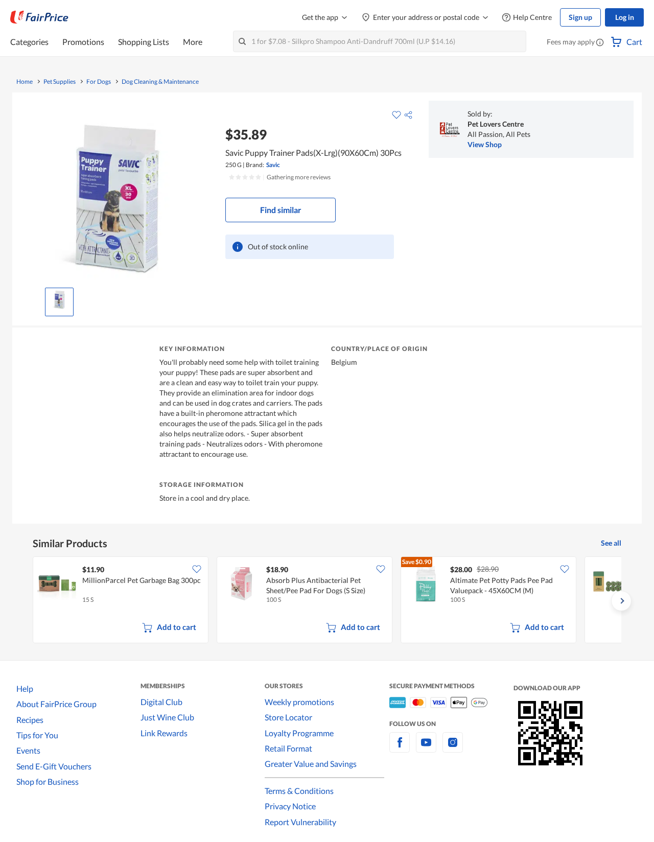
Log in (624, 17)
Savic (273, 165)
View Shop (485, 144)
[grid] (327, 600)
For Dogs (98, 82)
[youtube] (426, 748)
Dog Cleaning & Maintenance (160, 82)
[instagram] (452, 748)
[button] (600, 43)
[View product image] (59, 299)
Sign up (580, 17)
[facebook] (399, 748)
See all (611, 543)
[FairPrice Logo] (39, 17)
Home (24, 82)
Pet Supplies (59, 82)
